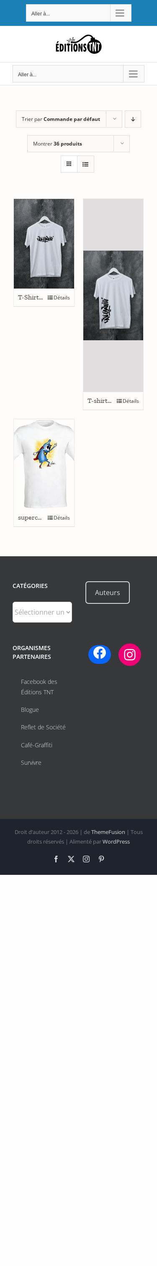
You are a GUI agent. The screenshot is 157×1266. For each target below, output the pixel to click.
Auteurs (107, 592)
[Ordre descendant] (133, 119)
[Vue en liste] (85, 164)
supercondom (38, 517)
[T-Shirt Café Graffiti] (44, 244)
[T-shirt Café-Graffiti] (113, 295)
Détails (62, 297)
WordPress (116, 841)
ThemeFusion (108, 832)
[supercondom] (44, 464)
